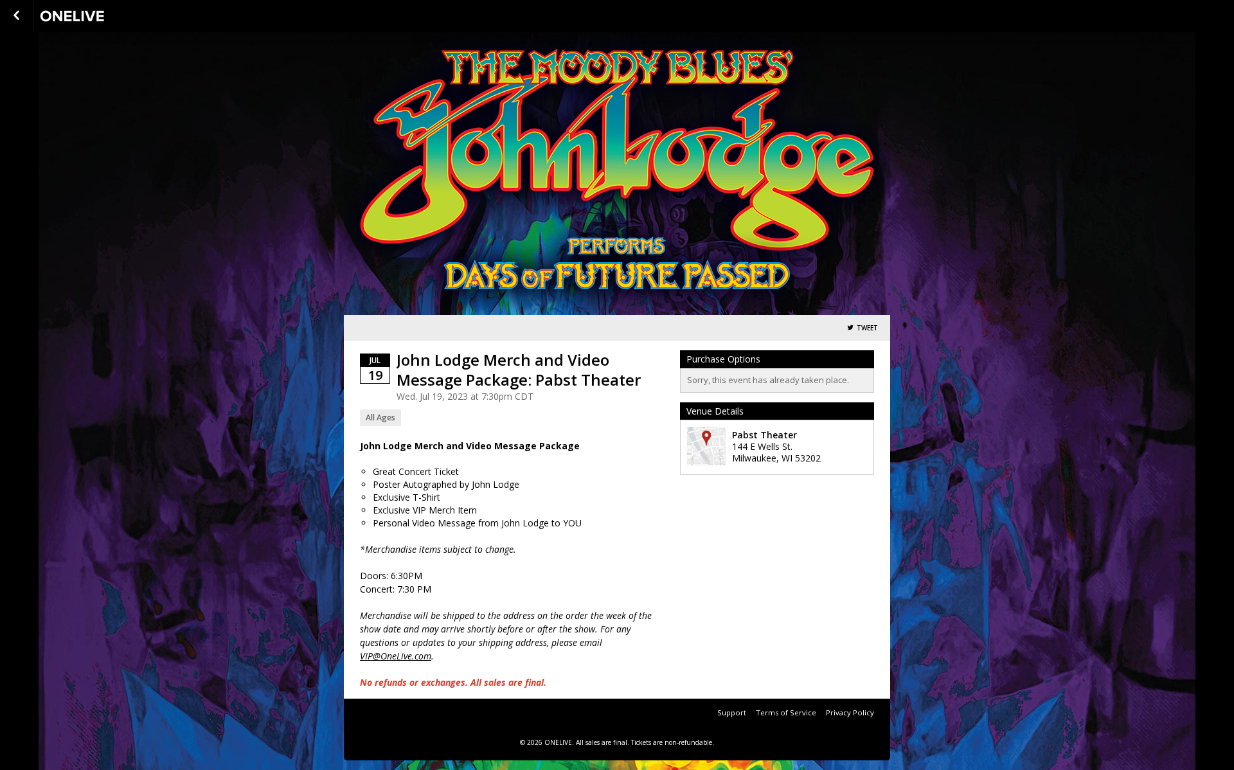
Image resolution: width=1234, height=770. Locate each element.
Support (731, 712)
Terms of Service (786, 712)
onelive (104, 16)
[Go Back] (16, 16)
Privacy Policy (850, 712)
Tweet (867, 328)
